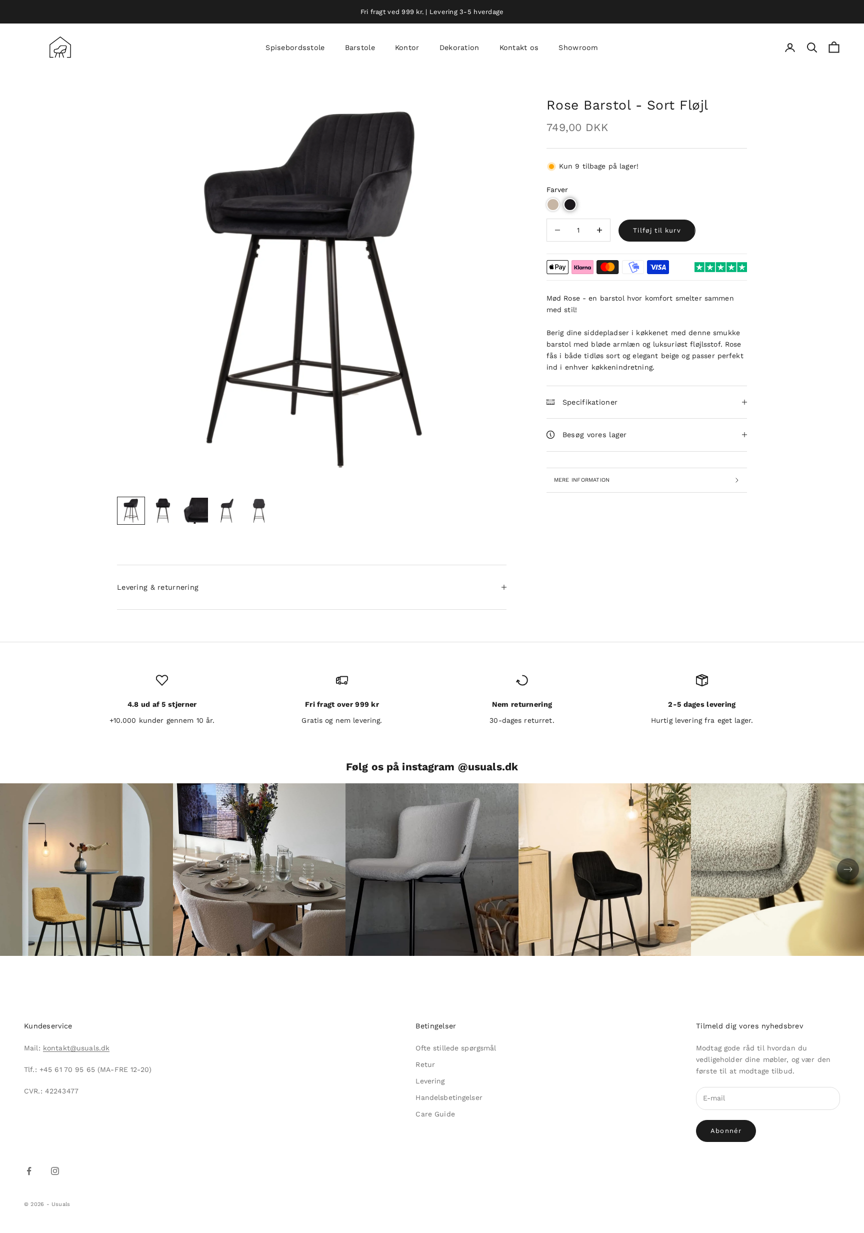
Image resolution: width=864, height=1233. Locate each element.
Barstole (360, 48)
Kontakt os (519, 48)
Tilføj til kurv (657, 230)
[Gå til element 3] (195, 511)
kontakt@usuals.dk (76, 1048)
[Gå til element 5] (259, 511)
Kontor (407, 48)
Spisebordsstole (295, 48)
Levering (430, 1081)
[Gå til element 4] (227, 511)
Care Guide (435, 1114)
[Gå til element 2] (163, 511)
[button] (553, 204)
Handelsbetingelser (449, 1097)
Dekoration (460, 48)
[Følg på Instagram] (55, 1171)
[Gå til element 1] (131, 511)
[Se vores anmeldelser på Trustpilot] (720, 267)
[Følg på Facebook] (29, 1171)
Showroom (578, 48)
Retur (425, 1064)
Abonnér (726, 1130)
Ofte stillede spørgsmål (456, 1048)
